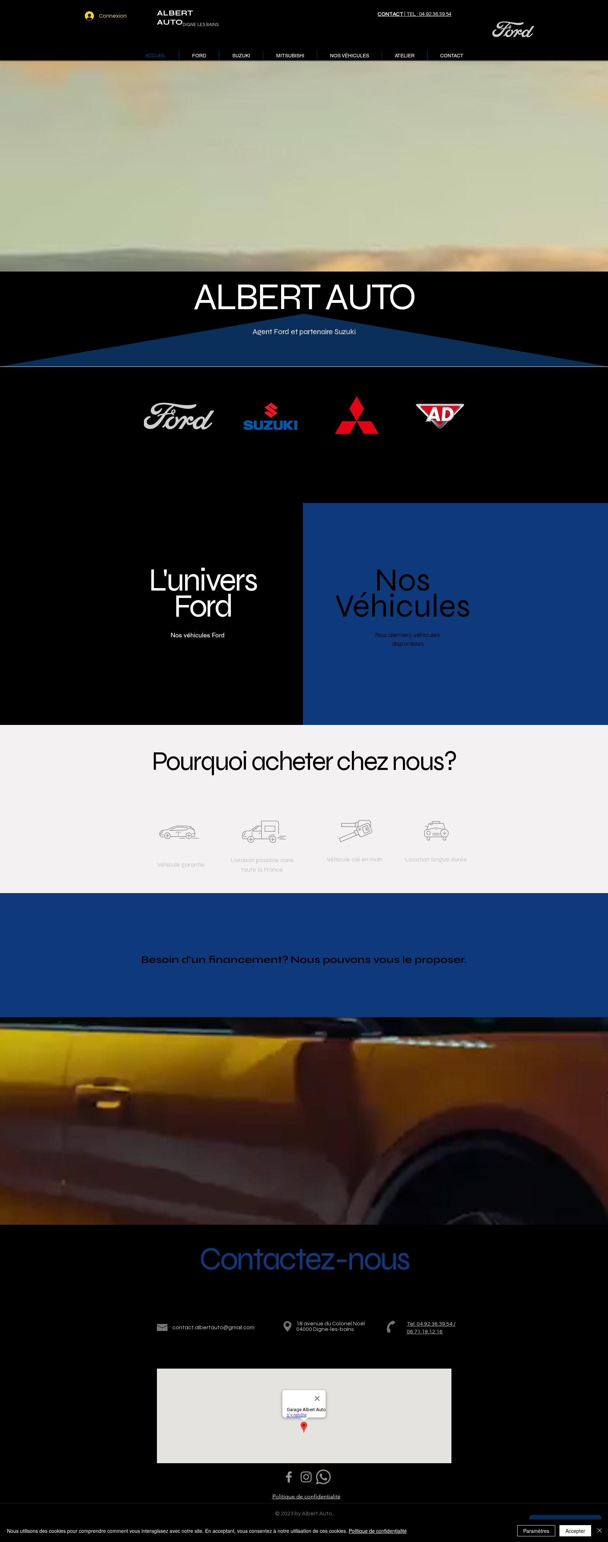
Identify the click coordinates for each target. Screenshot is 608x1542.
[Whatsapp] (323, 1477)
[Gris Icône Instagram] (306, 1477)
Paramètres (536, 1530)
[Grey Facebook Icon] (288, 1477)
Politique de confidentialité (378, 1530)
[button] (199, 55)
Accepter (575, 1530)
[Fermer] (599, 1530)
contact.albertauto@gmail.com (213, 1327)
